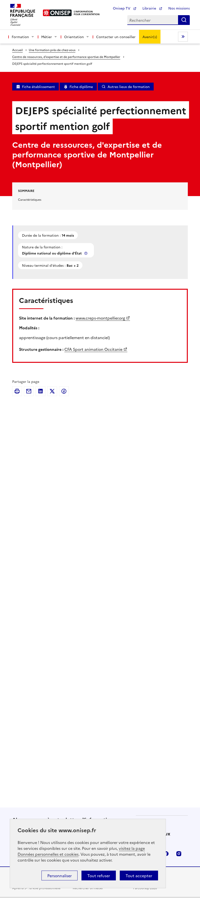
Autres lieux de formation (129, 86)
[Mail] (29, 391)
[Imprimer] (17, 391)
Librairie (149, 8)
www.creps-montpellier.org (100, 318)
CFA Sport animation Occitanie (93, 349)
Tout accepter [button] (139, 875)
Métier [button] (46, 36)
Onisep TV (122, 8)
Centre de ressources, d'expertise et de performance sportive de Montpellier (66, 57)
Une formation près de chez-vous (52, 50)
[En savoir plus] (86, 253)
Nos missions (179, 8)
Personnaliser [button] (59, 875)
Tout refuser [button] (98, 875)
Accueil (17, 50)
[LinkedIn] (40, 391)
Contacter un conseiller (116, 36)
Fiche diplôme (81, 86)
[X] (52, 391)
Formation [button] (20, 36)
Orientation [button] (74, 36)
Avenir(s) (149, 36)
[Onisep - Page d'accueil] (57, 13)
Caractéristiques (29, 199)
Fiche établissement (38, 86)
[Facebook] (64, 391)
